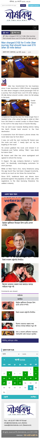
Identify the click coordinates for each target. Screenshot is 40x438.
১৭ (4, 383)
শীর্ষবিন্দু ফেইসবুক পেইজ (9, 340)
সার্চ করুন (23, 5)
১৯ (15, 383)
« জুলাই (5, 397)
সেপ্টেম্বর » (34, 397)
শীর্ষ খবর (17, 33)
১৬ (36, 378)
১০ (4, 378)
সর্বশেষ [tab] (20, 295)
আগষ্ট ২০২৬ (20, 360)
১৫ (31, 378)
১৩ (20, 378)
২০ (20, 383)
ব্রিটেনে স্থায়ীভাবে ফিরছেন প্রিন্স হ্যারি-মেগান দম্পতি (25, 304)
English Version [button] (34, 5)
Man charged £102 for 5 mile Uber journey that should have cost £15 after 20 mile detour (18, 45)
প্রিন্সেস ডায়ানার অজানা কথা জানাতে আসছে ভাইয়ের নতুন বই (26, 325)
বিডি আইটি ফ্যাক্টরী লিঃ (31, 435)
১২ (15, 378)
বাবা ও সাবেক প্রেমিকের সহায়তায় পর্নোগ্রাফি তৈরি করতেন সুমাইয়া (26, 333)
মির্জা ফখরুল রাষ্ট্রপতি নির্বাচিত (12, 260)
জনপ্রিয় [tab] (20, 299)
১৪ (25, 378)
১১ (9, 378)
